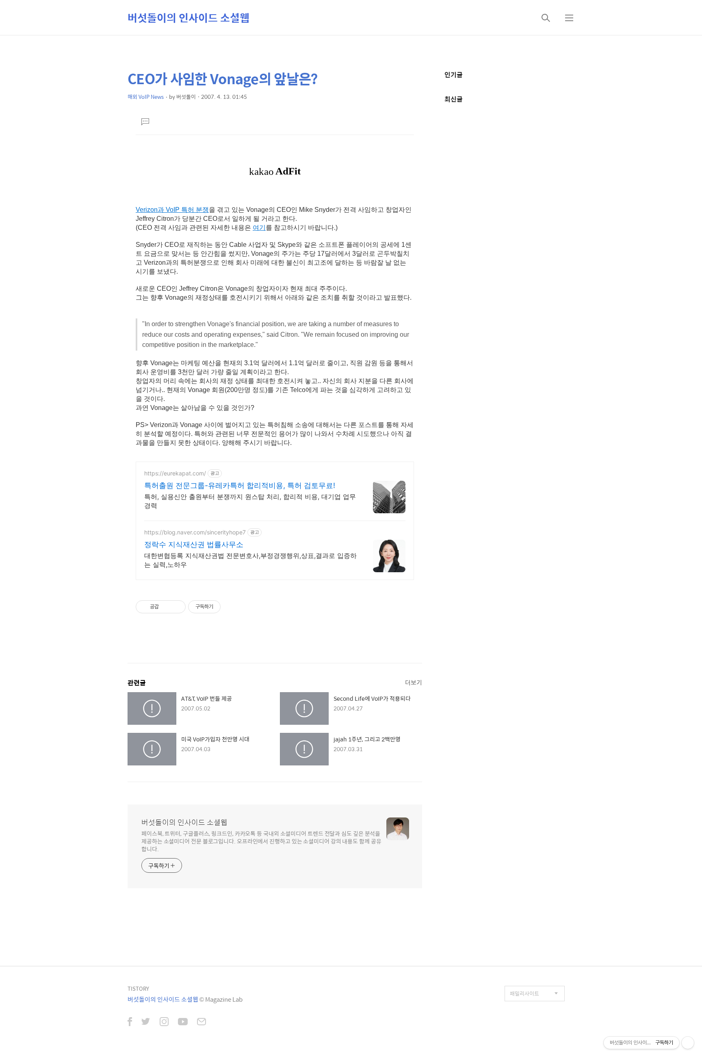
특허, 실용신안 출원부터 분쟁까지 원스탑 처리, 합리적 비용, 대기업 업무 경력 (250, 501)
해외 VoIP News (146, 96)
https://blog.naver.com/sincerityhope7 (195, 532)
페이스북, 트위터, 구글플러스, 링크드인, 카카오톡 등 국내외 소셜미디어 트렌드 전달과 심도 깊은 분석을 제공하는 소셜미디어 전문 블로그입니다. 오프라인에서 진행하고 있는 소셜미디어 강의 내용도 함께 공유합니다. (261, 841)
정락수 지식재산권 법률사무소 (193, 544)
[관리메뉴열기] (688, 1043)
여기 (259, 227)
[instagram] (164, 1022)
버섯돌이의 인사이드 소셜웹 (188, 17)
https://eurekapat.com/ (175, 473)
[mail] (201, 1022)
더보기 (413, 682)
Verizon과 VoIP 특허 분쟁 (172, 209)
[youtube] (183, 1022)
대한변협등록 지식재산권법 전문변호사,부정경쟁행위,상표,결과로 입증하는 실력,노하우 (250, 560)
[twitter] (145, 1022)
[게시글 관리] (176, 607)
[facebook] (130, 1022)
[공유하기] (166, 607)
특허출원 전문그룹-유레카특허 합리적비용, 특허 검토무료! (239, 485)
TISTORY (138, 988)
